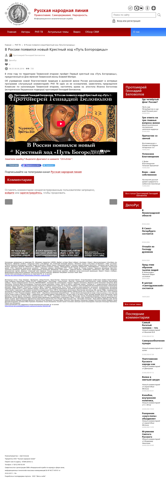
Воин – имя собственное (149, 173)
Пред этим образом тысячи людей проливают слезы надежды (151, 267)
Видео (76, 32)
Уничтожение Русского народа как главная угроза (151, 361)
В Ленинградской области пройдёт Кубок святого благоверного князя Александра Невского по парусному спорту (151, 213)
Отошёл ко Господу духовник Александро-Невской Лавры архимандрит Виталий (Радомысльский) (152, 249)
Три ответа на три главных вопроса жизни (151, 120)
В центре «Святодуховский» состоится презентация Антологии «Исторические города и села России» (152, 285)
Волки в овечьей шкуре (151, 378)
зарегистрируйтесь (31, 193)
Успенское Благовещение (150, 155)
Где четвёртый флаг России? (150, 100)
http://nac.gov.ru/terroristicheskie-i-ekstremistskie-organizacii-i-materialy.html (27, 275)
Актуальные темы (58, 32)
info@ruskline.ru (27, 462)
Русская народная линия (66, 171)
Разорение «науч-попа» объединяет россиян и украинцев (149, 416)
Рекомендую (13, 165)
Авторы (25, 32)
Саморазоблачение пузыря (153, 342)
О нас (136, 32)
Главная (11, 32)
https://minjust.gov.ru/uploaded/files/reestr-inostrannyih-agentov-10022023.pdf (28, 306)
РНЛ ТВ (39, 32)
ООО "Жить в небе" (39, 476)
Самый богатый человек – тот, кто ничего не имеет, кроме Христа (150, 325)
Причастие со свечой (149, 137)
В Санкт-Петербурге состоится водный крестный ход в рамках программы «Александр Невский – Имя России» (151, 231)
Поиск (159, 15)
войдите (9, 193)
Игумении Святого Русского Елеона (148, 434)
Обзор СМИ (92, 32)
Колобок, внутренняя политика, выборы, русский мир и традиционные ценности (150, 398)
